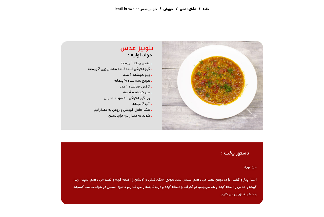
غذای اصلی (187, 9)
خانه (205, 9)
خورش (168, 9)
